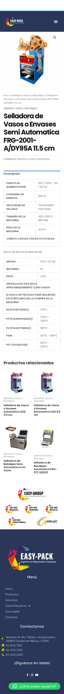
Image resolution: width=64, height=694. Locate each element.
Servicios (11, 600)
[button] (56, 21)
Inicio (7, 95)
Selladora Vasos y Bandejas (28, 95)
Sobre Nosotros (16, 605)
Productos (12, 594)
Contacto (11, 617)
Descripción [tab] (12, 173)
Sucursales (12, 611)
